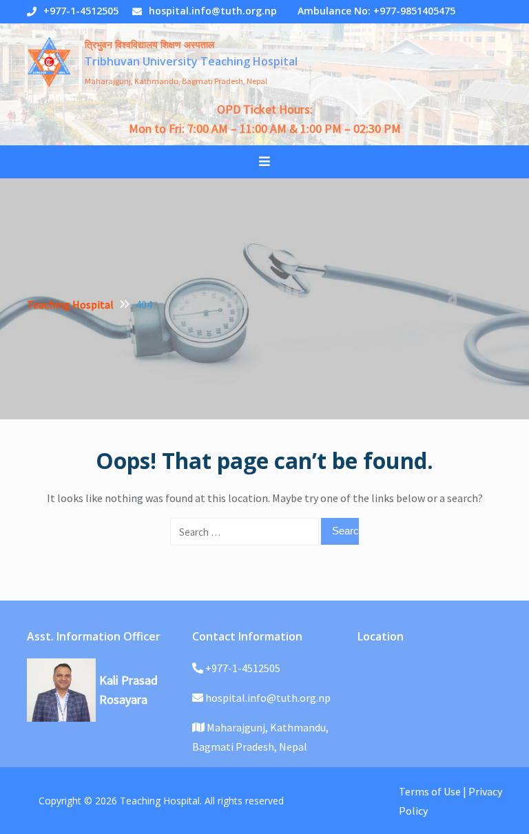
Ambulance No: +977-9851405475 (376, 10)
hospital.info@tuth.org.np (213, 10)
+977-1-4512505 (80, 10)
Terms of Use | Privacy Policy (450, 800)
